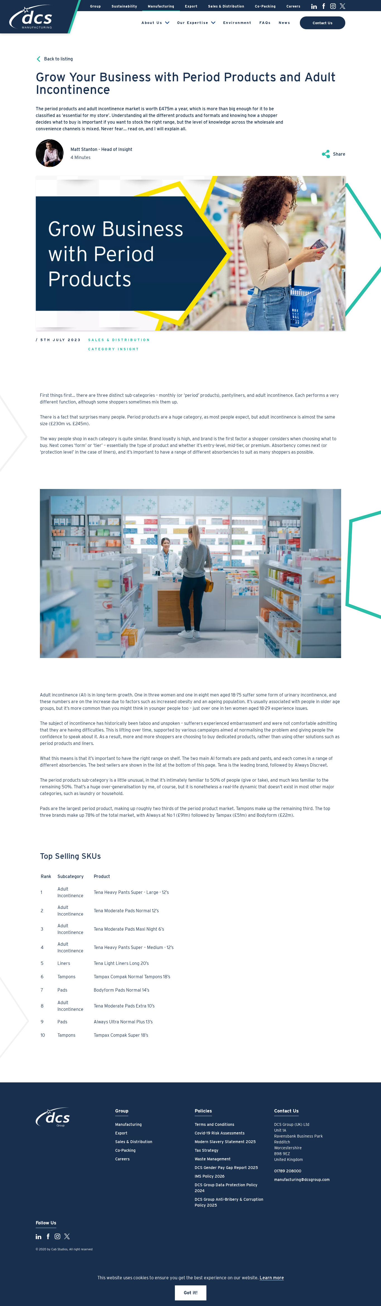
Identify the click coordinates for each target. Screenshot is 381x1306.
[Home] (31, 17)
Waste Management (213, 1159)
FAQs (265, 23)
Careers (293, 6)
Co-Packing (265, 6)
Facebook (323, 6)
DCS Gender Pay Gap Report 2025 (226, 1167)
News (284, 23)
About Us (151, 23)
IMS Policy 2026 (210, 1176)
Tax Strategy (206, 1150)
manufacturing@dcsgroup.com (302, 1179)
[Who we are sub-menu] (167, 23)
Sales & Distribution (226, 6)
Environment (237, 23)
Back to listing (58, 59)
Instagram (333, 6)
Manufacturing (161, 6)
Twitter (342, 6)
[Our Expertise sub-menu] (213, 23)
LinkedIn (314, 6)
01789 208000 (287, 1171)
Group (95, 6)
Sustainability (124, 6)
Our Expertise (192, 23)
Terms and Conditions (214, 1124)
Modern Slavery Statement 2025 (225, 1141)
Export (191, 6)
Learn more (272, 1277)
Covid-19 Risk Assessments (220, 1133)
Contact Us (322, 23)
